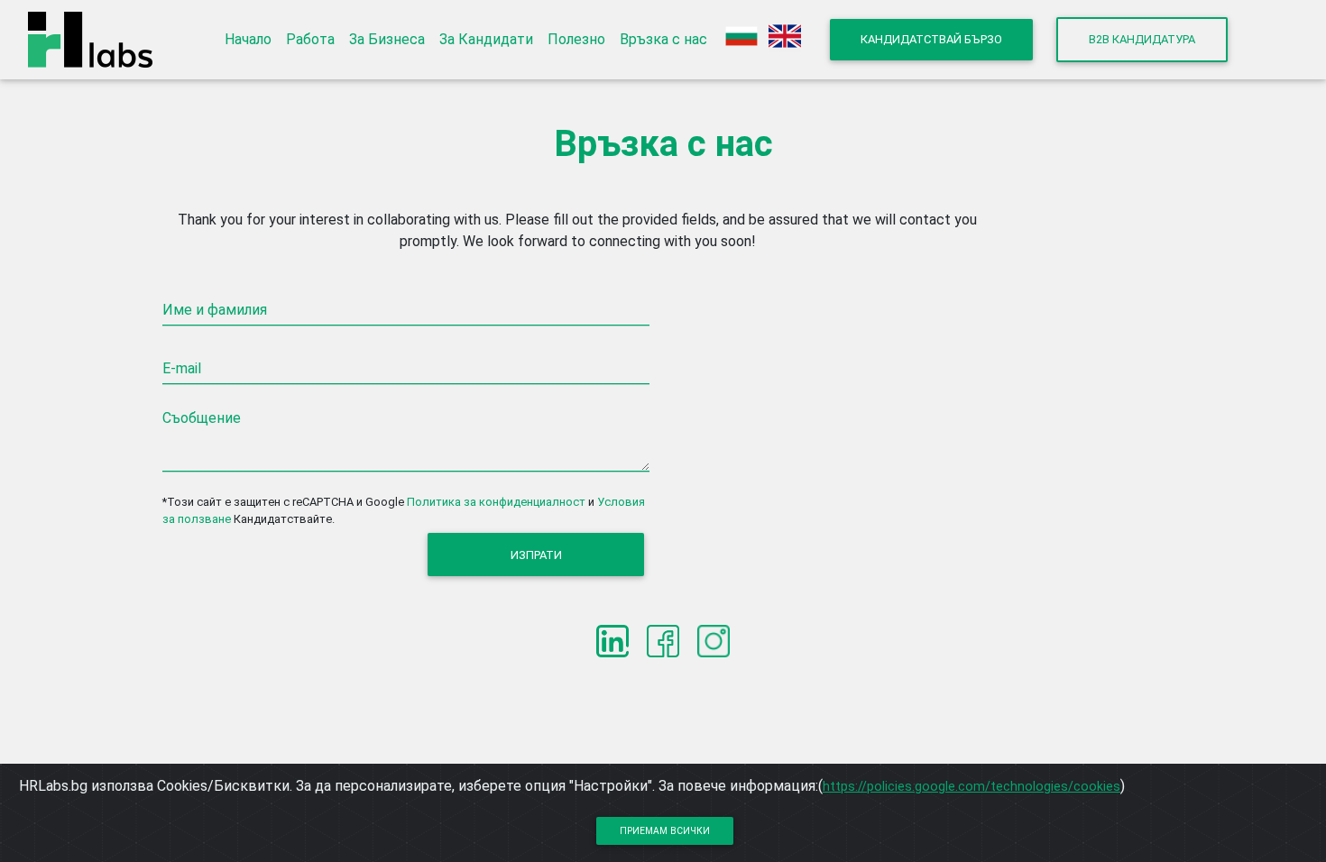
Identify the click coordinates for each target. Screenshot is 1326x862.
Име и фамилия (214, 309)
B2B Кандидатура (1142, 39)
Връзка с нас (663, 39)
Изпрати (536, 555)
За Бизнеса (387, 39)
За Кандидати (486, 39)
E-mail (181, 368)
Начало (248, 39)
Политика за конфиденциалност (496, 502)
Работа (310, 39)
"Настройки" (610, 785)
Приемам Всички (665, 831)
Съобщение (201, 417)
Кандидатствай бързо (931, 39)
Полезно (576, 39)
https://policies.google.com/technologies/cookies (971, 786)
